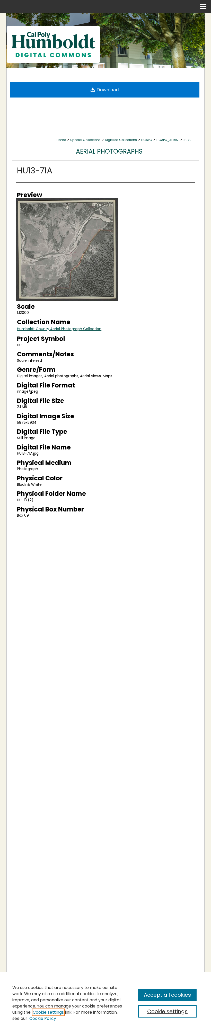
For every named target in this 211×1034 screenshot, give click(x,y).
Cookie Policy (42, 1018)
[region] (105, 1003)
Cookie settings (48, 1012)
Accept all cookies (167, 994)
